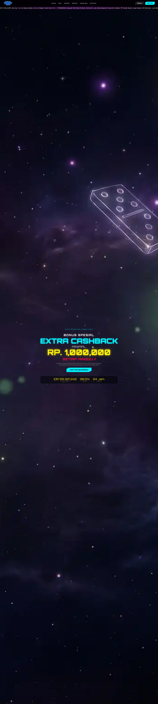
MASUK (139, 3)
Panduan (83, 3)
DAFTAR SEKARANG (79, 370)
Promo (75, 3)
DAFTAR (150, 3)
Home (53, 3)
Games (67, 3)
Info (60, 3)
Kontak (93, 3)
